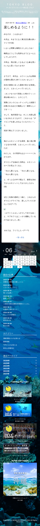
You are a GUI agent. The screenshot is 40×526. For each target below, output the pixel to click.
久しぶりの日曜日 (9, 314)
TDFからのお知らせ (10, 345)
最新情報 (6, 341)
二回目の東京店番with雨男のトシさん (16, 303)
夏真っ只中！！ (8, 297)
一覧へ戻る (20, 237)
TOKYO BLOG (20, 4)
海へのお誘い (8, 292)
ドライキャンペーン (10, 286)
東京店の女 (7, 319)
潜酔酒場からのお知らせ (11, 338)
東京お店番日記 (21, 23)
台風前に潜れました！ (11, 308)
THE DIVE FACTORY (20, 382)
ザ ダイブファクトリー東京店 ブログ (20, 8)
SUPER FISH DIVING (20, 461)
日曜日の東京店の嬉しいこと (13, 281)
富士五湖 (7, 325)
